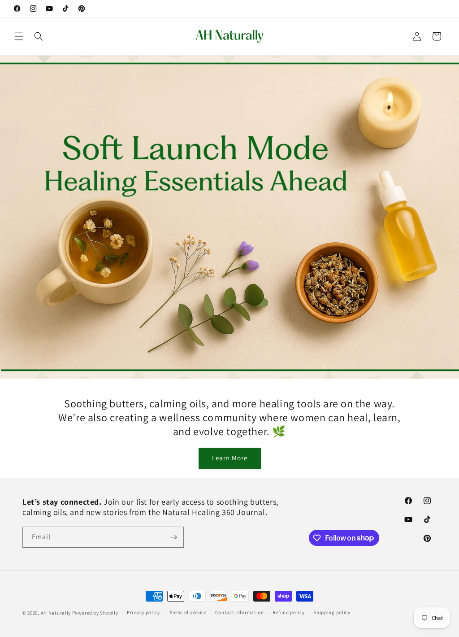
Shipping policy (332, 612)
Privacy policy (143, 612)
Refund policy (288, 612)
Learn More (229, 458)
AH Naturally (56, 613)
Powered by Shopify (95, 613)
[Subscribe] (173, 537)
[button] (19, 36)
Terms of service (188, 612)
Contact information (239, 612)
